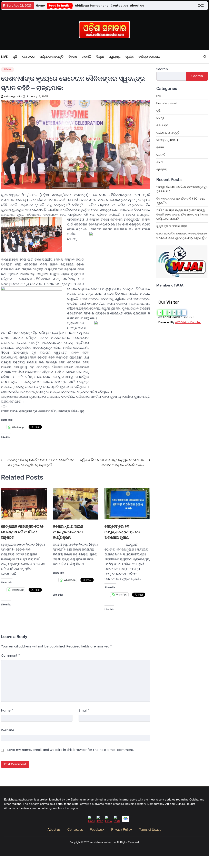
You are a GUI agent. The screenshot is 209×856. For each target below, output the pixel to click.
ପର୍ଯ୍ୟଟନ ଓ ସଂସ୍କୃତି (51, 56)
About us (137, 5)
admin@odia (13, 96)
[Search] (205, 57)
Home (40, 5)
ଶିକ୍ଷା (100, 56)
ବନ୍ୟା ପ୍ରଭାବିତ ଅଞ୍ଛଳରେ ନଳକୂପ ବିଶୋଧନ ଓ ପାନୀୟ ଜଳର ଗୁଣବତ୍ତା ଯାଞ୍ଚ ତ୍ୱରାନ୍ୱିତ (181, 235)
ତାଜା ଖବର (28, 56)
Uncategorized (166, 103)
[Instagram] (117, 821)
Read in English (59, 5)
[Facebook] (91, 821)
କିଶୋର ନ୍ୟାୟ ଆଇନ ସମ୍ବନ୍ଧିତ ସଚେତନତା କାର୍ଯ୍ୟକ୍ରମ (68, 532)
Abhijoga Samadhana (92, 5)
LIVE (4, 56)
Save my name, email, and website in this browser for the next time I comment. (70, 749)
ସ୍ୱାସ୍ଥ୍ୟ (114, 56)
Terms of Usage (150, 829)
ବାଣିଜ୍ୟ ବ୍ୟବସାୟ (149, 56)
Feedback (97, 829)
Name (7, 710)
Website (7, 730)
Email (84, 710)
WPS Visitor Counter (188, 322)
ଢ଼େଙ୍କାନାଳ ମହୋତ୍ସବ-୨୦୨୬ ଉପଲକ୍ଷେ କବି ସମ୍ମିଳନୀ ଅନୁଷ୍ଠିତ (22, 532)
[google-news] (125, 821)
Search (162, 69)
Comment (10, 655)
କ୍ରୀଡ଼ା (129, 56)
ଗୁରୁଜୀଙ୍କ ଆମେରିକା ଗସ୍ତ (171, 226)
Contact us (119, 5)
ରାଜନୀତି (86, 56)
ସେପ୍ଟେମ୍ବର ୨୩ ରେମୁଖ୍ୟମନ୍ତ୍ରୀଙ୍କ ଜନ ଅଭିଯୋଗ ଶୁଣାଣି (122, 532)
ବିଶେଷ (73, 56)
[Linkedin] (108, 821)
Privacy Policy (121, 829)
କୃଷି (15, 56)
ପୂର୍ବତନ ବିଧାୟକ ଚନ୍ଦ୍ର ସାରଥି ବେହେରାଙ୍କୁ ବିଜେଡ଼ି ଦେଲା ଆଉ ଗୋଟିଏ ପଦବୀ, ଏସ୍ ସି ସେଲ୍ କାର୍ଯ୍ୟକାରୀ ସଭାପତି (182, 214)
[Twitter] (100, 821)
